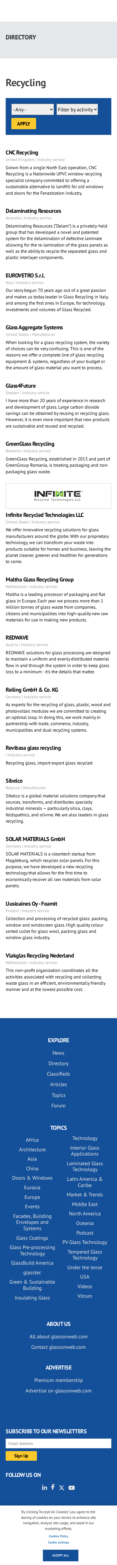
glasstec (32, 1272)
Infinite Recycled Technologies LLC (44, 514)
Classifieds (58, 1074)
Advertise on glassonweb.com (59, 1390)
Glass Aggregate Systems (34, 327)
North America (85, 1213)
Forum (58, 1105)
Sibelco (14, 780)
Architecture (32, 1149)
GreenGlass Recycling (30, 443)
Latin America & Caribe (85, 1182)
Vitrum (85, 1296)
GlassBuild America (32, 1263)
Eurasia (32, 1187)
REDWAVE (17, 637)
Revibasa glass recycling (33, 747)
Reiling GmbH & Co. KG (32, 689)
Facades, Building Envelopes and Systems (32, 1222)
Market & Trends (85, 1194)
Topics (59, 1095)
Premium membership (58, 1380)
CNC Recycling (22, 152)
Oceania (85, 1223)
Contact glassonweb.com (58, 1347)
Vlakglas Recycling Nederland (40, 955)
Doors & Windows (32, 1178)
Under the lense (84, 1267)
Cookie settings (58, 1542)
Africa (32, 1140)
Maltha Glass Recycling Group (40, 579)
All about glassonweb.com (59, 1336)
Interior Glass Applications (84, 1150)
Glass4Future (20, 385)
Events (32, 1206)
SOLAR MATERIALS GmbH (35, 839)
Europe (32, 1197)
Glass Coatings (32, 1238)
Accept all (60, 1555)
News (58, 1053)
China (32, 1168)
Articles (58, 1084)
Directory (58, 1063)
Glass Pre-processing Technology (32, 1250)
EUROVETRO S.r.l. (25, 275)
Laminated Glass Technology (85, 1166)
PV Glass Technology (84, 1242)
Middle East (85, 1204)
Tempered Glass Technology (85, 1254)
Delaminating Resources (33, 210)
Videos (85, 1286)
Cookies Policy (58, 1536)
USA (84, 1276)
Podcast (84, 1233)
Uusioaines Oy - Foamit (31, 903)
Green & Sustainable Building (32, 1285)
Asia (32, 1159)
